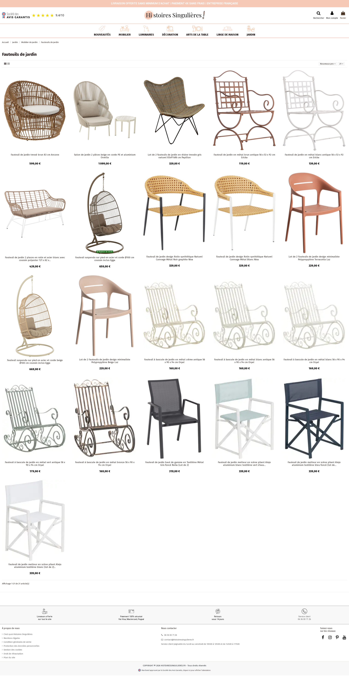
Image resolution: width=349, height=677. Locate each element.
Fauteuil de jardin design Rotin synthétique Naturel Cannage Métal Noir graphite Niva (174, 258)
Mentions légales (12, 638)
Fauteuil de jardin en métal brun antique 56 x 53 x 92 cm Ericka (244, 156)
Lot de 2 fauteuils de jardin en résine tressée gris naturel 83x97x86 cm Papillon (174, 156)
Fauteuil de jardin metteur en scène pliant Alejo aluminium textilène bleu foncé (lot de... (314, 463)
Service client (304, 616)
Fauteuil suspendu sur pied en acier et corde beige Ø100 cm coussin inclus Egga (35, 361)
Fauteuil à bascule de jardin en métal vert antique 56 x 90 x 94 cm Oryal (35, 463)
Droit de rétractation (13, 653)
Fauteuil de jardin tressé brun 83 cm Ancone (35, 154)
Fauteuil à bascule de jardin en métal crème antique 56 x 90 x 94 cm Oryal (174, 361)
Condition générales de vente (17, 642)
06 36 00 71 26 (304, 619)
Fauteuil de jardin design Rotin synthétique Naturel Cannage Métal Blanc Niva (244, 258)
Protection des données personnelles (21, 646)
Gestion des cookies (13, 650)
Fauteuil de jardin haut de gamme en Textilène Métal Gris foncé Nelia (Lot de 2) (174, 463)
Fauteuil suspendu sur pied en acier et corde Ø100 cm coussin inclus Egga (104, 259)
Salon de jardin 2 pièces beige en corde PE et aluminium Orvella (105, 156)
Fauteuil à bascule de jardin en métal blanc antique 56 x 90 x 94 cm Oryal (244, 361)
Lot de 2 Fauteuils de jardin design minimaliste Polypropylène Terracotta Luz (314, 258)
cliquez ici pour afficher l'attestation (196, 670)
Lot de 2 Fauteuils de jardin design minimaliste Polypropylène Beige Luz (104, 361)
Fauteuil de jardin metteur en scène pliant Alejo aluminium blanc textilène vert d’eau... (244, 463)
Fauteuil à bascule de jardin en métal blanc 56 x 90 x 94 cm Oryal (314, 361)
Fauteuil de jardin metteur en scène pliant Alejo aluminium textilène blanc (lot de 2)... (34, 566)
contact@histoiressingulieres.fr (179, 639)
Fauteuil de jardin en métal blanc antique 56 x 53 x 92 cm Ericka (314, 156)
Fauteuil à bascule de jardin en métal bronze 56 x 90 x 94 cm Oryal (104, 463)
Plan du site (9, 657)
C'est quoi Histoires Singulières (18, 634)
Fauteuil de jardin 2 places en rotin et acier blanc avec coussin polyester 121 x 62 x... (35, 259)
